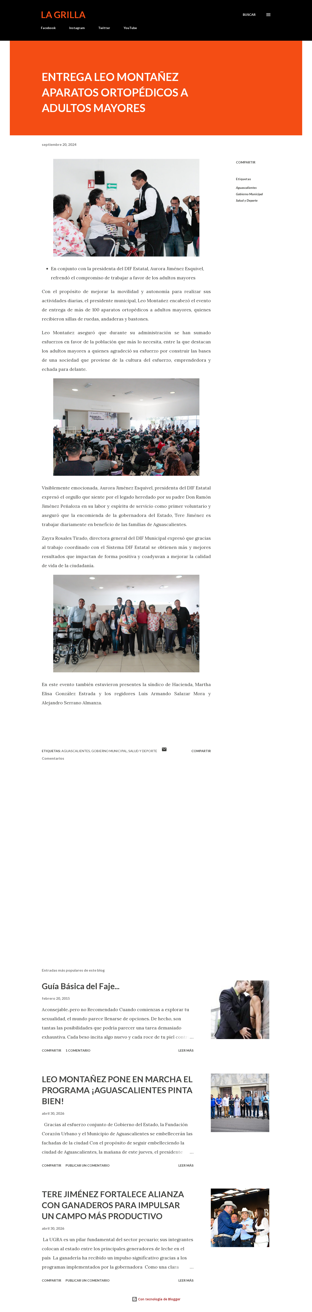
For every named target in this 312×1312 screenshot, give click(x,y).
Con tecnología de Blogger (158, 1299)
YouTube (130, 28)
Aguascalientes (246, 188)
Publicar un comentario (88, 1165)
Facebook (48, 28)
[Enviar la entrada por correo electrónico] (164, 751)
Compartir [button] (245, 162)
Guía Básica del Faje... (80, 986)
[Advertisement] (119, 911)
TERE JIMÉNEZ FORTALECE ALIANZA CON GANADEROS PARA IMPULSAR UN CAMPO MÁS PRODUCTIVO (113, 1205)
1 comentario (78, 1050)
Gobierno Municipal (249, 194)
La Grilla (63, 14)
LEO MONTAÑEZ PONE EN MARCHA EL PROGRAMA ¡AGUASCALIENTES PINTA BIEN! (117, 1090)
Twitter (104, 28)
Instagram (77, 28)
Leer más (185, 1050)
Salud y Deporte (247, 200)
